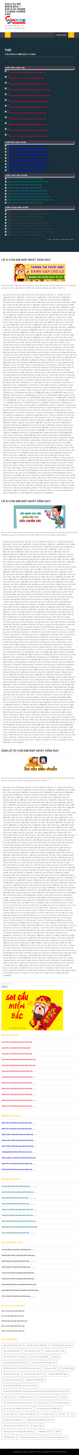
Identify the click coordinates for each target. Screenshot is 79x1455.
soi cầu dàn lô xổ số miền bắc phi (33, 725)
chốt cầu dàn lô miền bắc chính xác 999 (36, 327)
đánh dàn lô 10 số (46, 900)
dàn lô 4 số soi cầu (51, 415)
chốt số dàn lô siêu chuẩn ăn (56, 362)
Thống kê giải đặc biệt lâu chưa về (39, 1420)
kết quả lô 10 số (34, 903)
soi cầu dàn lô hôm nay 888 (25, 697)
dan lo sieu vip (47, 670)
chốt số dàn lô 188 (28, 342)
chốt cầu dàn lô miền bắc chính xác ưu (32, 330)
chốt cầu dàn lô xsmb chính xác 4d (56, 584)
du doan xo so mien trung (54, 1351)
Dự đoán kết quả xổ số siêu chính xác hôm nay (21, 1368)
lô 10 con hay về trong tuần (55, 910)
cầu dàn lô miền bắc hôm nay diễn (57, 312)
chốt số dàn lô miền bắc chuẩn (21, 360)
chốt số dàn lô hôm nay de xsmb (51, 352)
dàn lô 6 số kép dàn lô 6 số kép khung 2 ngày (43, 632)
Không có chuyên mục (47, 1397)
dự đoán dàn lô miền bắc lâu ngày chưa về (46, 428)
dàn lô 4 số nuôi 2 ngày (36, 410)
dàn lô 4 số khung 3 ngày (56, 382)
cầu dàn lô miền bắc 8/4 (45, 547)
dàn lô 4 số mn (60, 403)
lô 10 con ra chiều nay (43, 913)
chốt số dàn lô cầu (40, 345)
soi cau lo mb (42, 973)
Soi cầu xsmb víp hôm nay (43, 295)
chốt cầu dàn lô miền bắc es (18, 332)
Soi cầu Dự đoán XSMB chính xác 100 (17, 1408)
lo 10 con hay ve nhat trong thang (28, 910)
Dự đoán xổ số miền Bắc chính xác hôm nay (20, 1385)
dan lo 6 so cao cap (44, 629)
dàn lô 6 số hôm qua (15, 632)
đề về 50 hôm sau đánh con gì (54, 1437)
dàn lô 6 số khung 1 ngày (44, 637)
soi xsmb (62, 1414)
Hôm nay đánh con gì (26, 1397)
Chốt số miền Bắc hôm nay (61, 1345)
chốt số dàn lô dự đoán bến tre (24, 347)
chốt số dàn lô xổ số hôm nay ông (21, 367)
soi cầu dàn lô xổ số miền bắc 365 (55, 473)
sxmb (72, 1414)
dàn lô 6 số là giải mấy (17, 647)
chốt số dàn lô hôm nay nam (31, 355)
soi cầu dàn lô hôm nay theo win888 (34, 702)
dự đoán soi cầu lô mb (22, 443)
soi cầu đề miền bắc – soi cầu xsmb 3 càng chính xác (15, 9)
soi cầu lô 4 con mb (35, 490)
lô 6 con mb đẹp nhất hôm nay (26, 501)
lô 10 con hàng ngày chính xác (44, 908)
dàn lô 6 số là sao (14, 649)
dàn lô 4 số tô (34, 418)
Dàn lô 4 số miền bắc (36, 392)
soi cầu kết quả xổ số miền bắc (48, 1408)
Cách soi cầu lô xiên (32, 1351)
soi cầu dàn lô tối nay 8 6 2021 (19, 465)
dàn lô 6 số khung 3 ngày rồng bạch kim (39, 644)
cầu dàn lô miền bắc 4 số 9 (18, 300)
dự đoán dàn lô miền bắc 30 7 (45, 420)
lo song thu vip (49, 925)
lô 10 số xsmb (11, 925)
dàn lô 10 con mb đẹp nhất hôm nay (30, 751)
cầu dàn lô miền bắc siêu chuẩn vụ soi (41, 317)
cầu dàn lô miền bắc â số (16, 302)
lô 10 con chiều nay (42, 905)
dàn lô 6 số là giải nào (36, 647)
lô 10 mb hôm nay (61, 915)
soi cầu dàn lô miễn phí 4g (20, 710)
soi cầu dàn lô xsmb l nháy (32, 735)
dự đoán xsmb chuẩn (11, 1374)
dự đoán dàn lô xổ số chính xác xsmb (40, 682)
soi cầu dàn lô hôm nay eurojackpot (22, 700)
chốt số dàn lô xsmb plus (42, 377)
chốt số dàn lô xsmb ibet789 (20, 377)
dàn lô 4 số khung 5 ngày (26, 387)
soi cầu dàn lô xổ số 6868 (25, 470)
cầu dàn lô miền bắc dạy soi (22, 310)
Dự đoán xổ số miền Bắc (35, 1380)
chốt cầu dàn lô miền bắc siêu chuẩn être (36, 337)
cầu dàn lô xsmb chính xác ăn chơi (55, 320)
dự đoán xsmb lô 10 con (29, 900)
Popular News (61, 35)
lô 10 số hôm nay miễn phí (52, 920)
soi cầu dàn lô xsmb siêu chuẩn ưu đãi (56, 488)
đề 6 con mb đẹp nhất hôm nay (13, 1326)
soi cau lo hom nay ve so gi (24, 973)
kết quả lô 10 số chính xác (52, 903)
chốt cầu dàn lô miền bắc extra (44, 332)
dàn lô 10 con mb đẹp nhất (37, 875)
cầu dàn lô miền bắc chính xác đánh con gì (41, 305)
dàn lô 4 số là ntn (27, 390)
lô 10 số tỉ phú (60, 923)
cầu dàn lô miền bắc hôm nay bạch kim (26, 312)
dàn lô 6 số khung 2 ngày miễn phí (47, 639)
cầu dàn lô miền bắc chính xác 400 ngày (45, 302)
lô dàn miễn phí (36, 925)
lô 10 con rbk (59, 913)
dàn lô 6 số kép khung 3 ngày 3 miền (30, 634)
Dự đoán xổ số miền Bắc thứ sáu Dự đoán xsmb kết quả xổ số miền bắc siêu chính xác (36, 1391)
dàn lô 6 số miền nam (53, 660)
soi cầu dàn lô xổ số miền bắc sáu (43, 475)
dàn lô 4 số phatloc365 (20, 413)
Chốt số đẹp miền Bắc (11, 1351)
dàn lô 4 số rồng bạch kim (60, 413)
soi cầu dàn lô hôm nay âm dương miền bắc (38, 448)
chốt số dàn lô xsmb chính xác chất (38, 375)
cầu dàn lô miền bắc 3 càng (40, 297)
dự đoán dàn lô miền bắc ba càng (35, 675)
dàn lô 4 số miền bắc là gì (29, 395)
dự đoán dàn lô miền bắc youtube (38, 430)
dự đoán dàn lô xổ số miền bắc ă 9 (31, 433)
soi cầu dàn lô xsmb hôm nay (59, 483)
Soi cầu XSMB (8, 1414)
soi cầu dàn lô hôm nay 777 (54, 445)
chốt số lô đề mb (18, 382)
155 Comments (18, 742)
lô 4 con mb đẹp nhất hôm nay (26, 260)
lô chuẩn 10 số (23, 925)
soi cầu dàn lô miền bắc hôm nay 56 (21, 455)
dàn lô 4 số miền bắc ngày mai (35, 398)
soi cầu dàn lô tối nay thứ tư (19, 717)
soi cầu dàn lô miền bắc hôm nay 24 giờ (41, 935)
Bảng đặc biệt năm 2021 (12, 1345)
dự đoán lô (51, 692)
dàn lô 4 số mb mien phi (17, 392)
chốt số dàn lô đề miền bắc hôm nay (53, 347)
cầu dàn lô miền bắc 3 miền (49, 544)
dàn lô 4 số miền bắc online (60, 398)
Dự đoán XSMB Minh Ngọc (57, 1374)
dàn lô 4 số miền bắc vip (61, 400)
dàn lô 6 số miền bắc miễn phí (23, 655)
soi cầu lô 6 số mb (57, 740)
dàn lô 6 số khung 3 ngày (23, 642)
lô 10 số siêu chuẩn (46, 923)
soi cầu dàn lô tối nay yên (48, 468)
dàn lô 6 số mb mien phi (61, 649)
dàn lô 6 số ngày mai (60, 665)
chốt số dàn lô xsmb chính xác (20, 372)
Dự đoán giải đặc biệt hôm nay (15, 1363)
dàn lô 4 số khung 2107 (35, 382)
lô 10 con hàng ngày (22, 908)
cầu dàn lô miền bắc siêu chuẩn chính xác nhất (48, 315)
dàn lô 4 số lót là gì (59, 390)
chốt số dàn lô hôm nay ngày (56, 355)
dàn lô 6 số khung (25, 637)
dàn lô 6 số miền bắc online (30, 657)
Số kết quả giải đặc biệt (12, 1420)
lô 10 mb (50, 915)
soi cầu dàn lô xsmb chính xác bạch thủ (52, 478)
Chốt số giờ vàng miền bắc (37, 1345)
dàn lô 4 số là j (13, 390)
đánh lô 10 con (61, 900)
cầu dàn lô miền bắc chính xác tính (55, 554)
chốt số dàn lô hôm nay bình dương (21, 352)
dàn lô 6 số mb (46, 649)
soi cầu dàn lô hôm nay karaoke (31, 450)
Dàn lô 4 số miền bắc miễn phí (52, 395)
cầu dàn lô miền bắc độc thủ (47, 310)
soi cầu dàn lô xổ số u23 (16, 727)
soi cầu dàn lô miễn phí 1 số (52, 458)
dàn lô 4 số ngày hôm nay (61, 405)
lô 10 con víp (41, 915)
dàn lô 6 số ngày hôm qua (40, 665)
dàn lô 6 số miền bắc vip (34, 660)
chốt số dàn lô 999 (45, 342)
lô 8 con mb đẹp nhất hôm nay (12, 1316)
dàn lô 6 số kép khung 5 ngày (57, 634)
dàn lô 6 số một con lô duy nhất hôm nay (40, 662)
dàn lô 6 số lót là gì (30, 649)
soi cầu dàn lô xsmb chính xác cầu (34, 730)
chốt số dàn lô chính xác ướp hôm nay (46, 592)
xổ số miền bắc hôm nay (29, 1437)
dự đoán (56, 1357)
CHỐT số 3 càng (13, 342)
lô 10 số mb (9, 923)
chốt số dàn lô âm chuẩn (52, 589)
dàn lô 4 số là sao (43, 390)
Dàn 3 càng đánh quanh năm (14, 1357)
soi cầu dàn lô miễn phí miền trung (57, 460)
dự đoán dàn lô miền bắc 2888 (19, 420)
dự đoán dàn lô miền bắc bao (20, 425)
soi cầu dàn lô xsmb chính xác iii (20, 732)
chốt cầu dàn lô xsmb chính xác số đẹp (46, 587)
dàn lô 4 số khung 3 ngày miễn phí (37, 385)
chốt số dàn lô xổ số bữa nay (32, 365)
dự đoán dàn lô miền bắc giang (46, 425)
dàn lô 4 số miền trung (44, 403)
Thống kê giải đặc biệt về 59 (14, 1426)
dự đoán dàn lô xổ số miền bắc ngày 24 (30, 685)
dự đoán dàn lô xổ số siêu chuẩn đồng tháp (26, 440)
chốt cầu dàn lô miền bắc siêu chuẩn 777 (38, 335)
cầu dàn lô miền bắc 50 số (41, 300)
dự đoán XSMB (67, 1368)
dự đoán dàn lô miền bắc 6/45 (34, 423)
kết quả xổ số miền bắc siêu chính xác (18, 1403)
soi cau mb (41, 1403)
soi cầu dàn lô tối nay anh (43, 465)
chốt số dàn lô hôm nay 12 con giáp (38, 350)
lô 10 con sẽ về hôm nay (26, 915)
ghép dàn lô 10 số (19, 903)
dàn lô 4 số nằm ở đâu (40, 405)
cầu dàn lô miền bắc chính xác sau (37, 307)
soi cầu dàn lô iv (34, 453)
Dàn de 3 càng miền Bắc (39, 1357)
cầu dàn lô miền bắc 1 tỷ (17, 297)
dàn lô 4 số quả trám (39, 413)
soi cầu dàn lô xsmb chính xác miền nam (30, 483)
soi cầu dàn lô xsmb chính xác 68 (20, 478)
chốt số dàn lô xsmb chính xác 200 (48, 372)
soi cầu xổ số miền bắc (27, 1414)
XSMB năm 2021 (44, 1432)
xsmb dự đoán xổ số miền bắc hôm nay (18, 1432)
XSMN (57, 1432)
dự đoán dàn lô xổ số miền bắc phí (25, 687)
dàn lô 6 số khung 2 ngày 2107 (20, 639)
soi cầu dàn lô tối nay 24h (17, 715)
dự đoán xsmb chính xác (33, 1374)
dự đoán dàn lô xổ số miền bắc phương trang (25, 438)
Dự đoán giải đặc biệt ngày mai (43, 1363)
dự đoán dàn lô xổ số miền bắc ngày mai (27, 435)
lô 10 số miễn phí (21, 923)
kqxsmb (63, 1397)
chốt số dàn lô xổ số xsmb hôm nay (36, 370)
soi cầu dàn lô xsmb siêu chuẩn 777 (25, 488)
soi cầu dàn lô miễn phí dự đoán (29, 460)
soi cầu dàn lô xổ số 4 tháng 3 (23, 720)
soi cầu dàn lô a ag (15, 445)
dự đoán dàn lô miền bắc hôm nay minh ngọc (53, 677)
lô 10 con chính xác (59, 905)
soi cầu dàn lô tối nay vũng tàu (23, 468)
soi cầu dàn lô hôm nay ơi (57, 450)
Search (5, 987)
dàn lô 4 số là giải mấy (46, 387)
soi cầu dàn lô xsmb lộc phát (35, 485)
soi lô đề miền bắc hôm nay (28, 493)
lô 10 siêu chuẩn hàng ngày (19, 918)
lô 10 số (34, 918)
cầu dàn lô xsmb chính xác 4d (27, 320)
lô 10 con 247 (12, 905)
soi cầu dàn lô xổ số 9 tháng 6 (49, 470)
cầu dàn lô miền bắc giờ (59, 557)
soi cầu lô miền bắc (56, 973)
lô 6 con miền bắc (63, 692)
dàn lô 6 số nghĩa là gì (33, 667)
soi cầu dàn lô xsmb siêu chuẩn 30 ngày (49, 968)
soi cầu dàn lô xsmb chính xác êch (40, 480)
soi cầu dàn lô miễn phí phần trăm (34, 712)
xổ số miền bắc (9, 1437)
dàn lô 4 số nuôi (19, 410)
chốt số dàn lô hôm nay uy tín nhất (36, 357)
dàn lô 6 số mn (16, 662)
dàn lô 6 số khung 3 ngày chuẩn (47, 642)
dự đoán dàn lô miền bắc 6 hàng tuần (49, 672)
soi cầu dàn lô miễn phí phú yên (42, 463)
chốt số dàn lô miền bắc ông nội (30, 362)
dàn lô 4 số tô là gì (48, 418)
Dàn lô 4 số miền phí (25, 403)
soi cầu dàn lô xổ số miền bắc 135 (26, 473)
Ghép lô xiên (8, 1397)
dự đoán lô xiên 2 (51, 1368)
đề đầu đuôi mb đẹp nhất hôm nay (14, 1321)
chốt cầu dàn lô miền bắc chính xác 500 (37, 325)
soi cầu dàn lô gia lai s (33, 445)
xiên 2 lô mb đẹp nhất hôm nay (12, 1311)
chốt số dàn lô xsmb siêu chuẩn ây (26, 380)
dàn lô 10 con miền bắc (58, 875)
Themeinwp (62, 1452)
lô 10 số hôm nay (15, 920)
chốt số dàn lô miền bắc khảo (47, 360)
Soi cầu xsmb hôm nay (22, 295)
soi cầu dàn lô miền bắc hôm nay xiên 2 (24, 458)
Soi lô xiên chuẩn (47, 1414)
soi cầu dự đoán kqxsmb (59, 1403)
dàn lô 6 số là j (53, 647)
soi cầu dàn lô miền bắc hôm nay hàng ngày (35, 938)
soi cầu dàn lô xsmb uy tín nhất (36, 740)
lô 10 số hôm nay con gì (32, 920)
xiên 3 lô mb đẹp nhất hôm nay (12, 1331)
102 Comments (48, 493)
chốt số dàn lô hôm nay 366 (49, 597)
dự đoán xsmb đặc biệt (12, 1380)
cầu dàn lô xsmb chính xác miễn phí (39, 322)
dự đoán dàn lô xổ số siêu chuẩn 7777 (25, 690)
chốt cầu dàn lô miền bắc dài (53, 577)
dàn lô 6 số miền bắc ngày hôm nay (51, 655)
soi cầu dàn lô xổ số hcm (22, 722)
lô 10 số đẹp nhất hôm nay (49, 918)
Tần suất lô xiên (36, 1426)
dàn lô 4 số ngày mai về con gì (53, 408)
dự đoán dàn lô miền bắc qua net (51, 680)
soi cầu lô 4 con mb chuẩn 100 (57, 490)
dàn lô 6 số (31, 629)
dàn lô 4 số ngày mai (30, 408)
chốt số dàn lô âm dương (20, 345)
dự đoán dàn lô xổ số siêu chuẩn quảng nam (26, 692)
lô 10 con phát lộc (26, 913)
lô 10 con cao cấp (26, 905)
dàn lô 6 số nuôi (50, 667)
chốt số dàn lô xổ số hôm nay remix (51, 367)
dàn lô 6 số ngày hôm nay (17, 665)
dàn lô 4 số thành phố (18, 418)
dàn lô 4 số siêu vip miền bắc (31, 415)
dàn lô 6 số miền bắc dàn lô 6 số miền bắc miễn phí (38, 652)
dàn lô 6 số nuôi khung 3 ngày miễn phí (24, 670)
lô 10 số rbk (33, 923)
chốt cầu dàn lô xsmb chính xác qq (29, 340)
